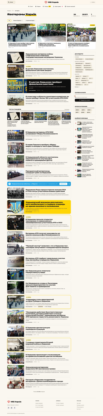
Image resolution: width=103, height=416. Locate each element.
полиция (85, 76)
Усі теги (76, 87)
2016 (83, 112)
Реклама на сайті (80, 405)
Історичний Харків (30, 20)
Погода (47, 6)
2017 (77, 112)
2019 (83, 109)
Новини (38, 6)
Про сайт (79, 403)
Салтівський (79, 65)
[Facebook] (14, 408)
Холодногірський (79, 69)
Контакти (79, 409)
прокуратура (84, 80)
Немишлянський (88, 67)
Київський (88, 63)
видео (78, 78)
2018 (89, 109)
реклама (84, 78)
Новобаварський (89, 69)
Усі (9, 20)
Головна (9, 10)
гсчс (86, 84)
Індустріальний (87, 65)
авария (78, 82)
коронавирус (79, 84)
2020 (78, 109)
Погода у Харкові (60, 403)
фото (90, 82)
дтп (91, 78)
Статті (31, 6)
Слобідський (79, 67)
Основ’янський (79, 71)
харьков (78, 76)
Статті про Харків (39, 405)
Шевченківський (80, 63)
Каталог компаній (71, 6)
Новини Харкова (17, 20)
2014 (89, 112)
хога (77, 80)
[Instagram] (11, 408)
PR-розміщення (80, 407)
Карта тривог (58, 6)
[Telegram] (8, 408)
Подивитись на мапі (85, 100)
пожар (84, 82)
